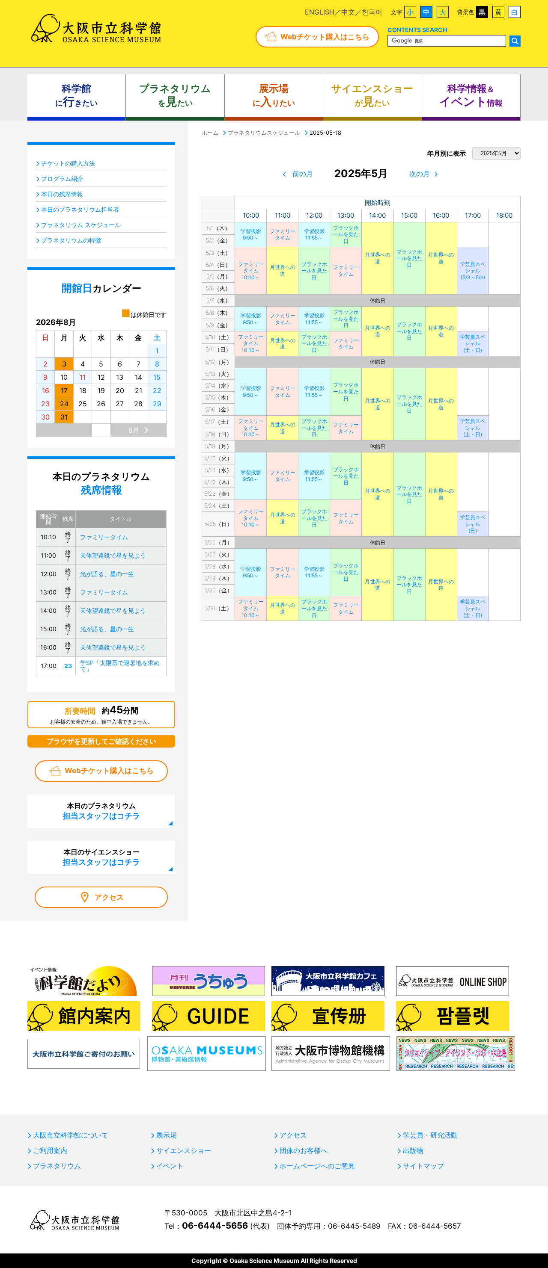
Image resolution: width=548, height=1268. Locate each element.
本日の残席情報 (62, 194)
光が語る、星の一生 (107, 573)
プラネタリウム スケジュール (81, 224)
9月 (134, 430)
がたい (372, 96)
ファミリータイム (282, 234)
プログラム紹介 (62, 178)
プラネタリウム (57, 1165)
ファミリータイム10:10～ (251, 271)
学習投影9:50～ (251, 234)
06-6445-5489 (354, 1226)
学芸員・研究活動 (430, 1135)
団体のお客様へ (304, 1150)
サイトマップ (423, 1165)
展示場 (166, 1135)
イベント (170, 1165)
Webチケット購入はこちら (324, 37)
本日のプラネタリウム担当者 (80, 209)
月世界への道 (377, 258)
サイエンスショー (183, 1150)
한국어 (372, 12)
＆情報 (471, 96)
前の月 (302, 173)
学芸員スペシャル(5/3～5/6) (472, 271)
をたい (175, 96)
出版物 (413, 1150)
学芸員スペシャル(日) (472, 524)
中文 (348, 12)
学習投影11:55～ (314, 234)
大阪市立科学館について (70, 1135)
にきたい (76, 96)
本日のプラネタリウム (101, 810)
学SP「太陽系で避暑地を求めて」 (120, 665)
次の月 (419, 173)
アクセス (109, 897)
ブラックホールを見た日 (346, 234)
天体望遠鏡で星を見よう (113, 555)
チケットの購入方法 (68, 163)
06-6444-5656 (215, 1225)
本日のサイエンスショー (101, 857)
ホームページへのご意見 (317, 1165)
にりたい (274, 96)
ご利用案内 (50, 1150)
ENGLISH (319, 12)
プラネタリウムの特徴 (71, 240)
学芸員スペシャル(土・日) (472, 343)
